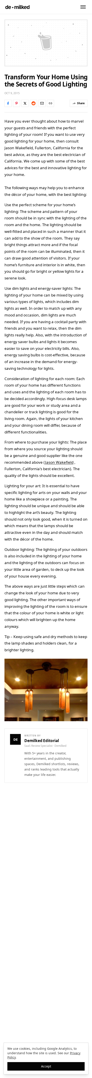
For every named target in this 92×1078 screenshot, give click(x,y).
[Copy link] (50, 103)
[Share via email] (42, 103)
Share (81, 103)
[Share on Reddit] (33, 103)
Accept (46, 1066)
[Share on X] (25, 103)
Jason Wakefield (59, 462)
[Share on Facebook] (8, 103)
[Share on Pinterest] (16, 103)
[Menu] (83, 7)
